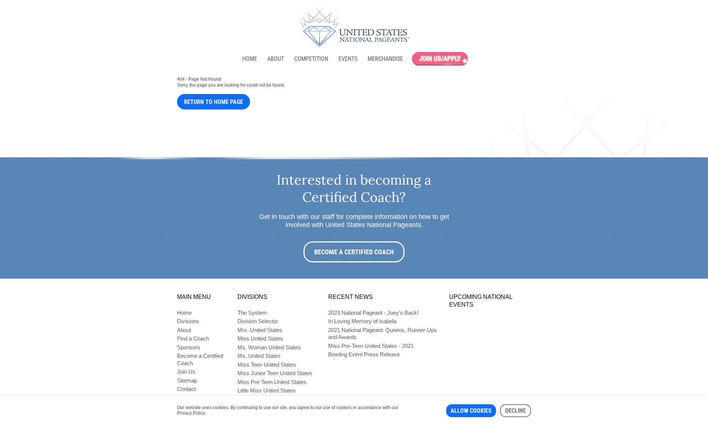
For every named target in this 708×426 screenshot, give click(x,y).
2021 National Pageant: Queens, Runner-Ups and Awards (382, 334)
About (275, 58)
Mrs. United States (259, 330)
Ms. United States (259, 356)
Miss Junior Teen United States (274, 373)
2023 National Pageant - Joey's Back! (373, 313)
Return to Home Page (213, 101)
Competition (311, 58)
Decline (515, 410)
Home (249, 58)
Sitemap (187, 380)
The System (252, 313)
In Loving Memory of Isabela (362, 321)
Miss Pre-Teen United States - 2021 (371, 346)
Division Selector (257, 321)
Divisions (188, 321)
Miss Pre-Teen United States (271, 382)
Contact (186, 389)
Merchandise (385, 58)
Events (348, 58)
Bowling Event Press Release (364, 354)
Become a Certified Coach (354, 252)
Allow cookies (471, 410)
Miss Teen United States (266, 365)
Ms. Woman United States (269, 347)
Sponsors (188, 347)
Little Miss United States (266, 390)
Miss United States (260, 338)
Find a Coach (193, 338)
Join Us (186, 372)
